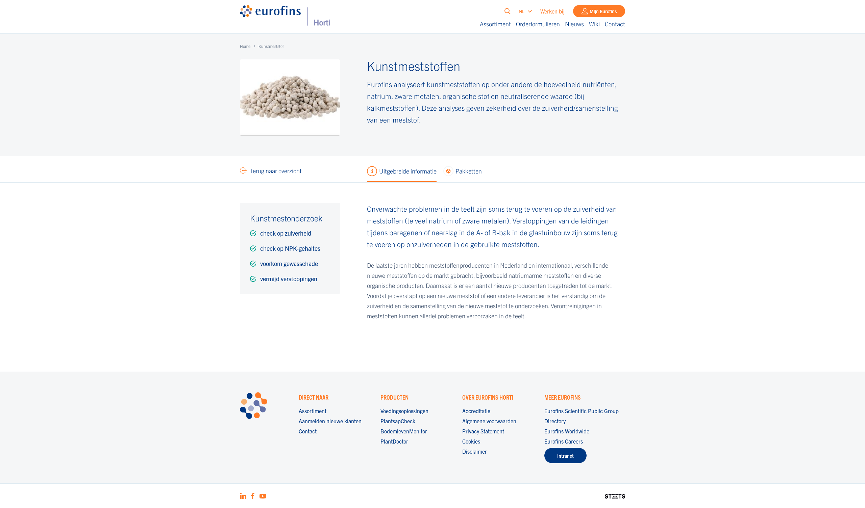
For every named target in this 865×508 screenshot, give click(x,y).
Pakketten (468, 171)
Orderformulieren (538, 24)
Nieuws (574, 24)
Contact (615, 24)
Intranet (565, 456)
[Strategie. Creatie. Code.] (615, 495)
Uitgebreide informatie (408, 171)
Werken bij (552, 11)
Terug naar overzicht (276, 171)
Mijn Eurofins (603, 11)
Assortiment (495, 24)
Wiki (594, 24)
